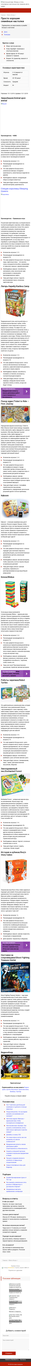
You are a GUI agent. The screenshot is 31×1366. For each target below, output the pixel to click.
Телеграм (7, 34)
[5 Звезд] (13, 1267)
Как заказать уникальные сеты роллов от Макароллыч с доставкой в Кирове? (16, 1184)
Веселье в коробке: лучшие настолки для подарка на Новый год (15, 1291)
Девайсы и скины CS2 (13, 1134)
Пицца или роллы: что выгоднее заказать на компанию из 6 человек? (16, 1114)
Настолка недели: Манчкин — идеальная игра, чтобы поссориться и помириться (15, 1121)
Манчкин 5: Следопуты (15, 1311)
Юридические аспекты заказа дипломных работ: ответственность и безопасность (16, 1146)
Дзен (5, 32)
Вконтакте (14, 1089)
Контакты (23, 1359)
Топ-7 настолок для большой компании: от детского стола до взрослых (16, 1107)
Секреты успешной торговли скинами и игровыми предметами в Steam (17, 1153)
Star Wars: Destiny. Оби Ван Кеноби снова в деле (14, 1322)
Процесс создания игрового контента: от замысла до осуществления (15, 1160)
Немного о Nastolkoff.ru (12, 1359)
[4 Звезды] (12, 1267)
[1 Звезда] (5, 1267)
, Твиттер (18, 1091)
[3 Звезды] (10, 1267)
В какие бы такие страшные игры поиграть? (13, 1303)
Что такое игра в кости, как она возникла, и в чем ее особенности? (16, 1139)
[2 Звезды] (9, 1267)
